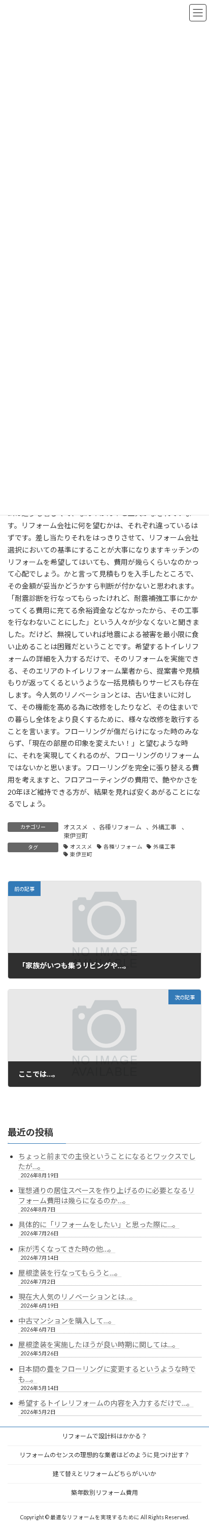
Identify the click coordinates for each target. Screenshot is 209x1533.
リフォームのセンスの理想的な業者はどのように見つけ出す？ (104, 1455)
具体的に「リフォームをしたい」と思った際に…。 (99, 1224)
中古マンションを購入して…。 (67, 1320)
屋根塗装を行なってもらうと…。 (70, 1272)
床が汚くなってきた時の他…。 (66, 1249)
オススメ (75, 827)
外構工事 (164, 827)
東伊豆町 (75, 836)
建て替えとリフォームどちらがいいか (104, 1474)
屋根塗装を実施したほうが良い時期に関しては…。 (99, 1344)
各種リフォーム (120, 827)
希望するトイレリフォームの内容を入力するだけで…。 (106, 1403)
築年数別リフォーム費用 (104, 1492)
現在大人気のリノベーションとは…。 (77, 1296)
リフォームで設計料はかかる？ (104, 1436)
